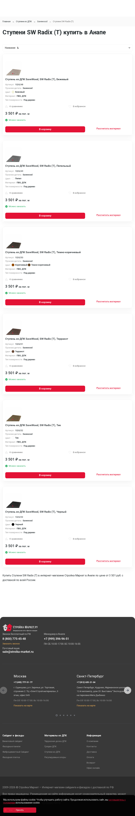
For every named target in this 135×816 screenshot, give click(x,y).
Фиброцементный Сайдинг (15, 752)
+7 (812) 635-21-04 (86, 682)
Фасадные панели (11, 746)
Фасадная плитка (11, 757)
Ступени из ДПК (24, 21)
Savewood (42, 21)
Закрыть (128, 813)
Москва (20, 676)
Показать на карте (23, 705)
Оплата (90, 757)
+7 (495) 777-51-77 (23, 682)
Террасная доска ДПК (55, 741)
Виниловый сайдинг (12, 741)
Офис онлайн (93, 768)
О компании (92, 741)
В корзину (45, 129)
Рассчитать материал (108, 128)
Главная (6, 21)
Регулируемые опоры (55, 757)
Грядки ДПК (50, 746)
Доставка (92, 752)
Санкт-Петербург (90, 676)
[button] (127, 690)
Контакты (92, 746)
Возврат (91, 762)
